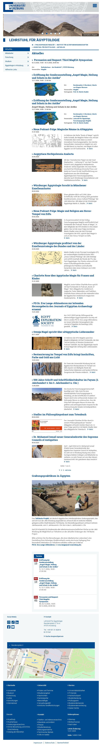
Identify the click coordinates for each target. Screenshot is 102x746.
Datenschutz (50, 743)
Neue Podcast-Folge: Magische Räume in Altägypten (63, 129)
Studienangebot (44, 693)
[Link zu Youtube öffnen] (13, 627)
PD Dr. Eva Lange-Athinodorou (43, 545)
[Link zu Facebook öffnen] (9, 627)
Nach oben (73, 724)
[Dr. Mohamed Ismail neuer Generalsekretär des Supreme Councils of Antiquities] (47, 457)
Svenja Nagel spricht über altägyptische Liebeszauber (63, 331)
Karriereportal (43, 698)
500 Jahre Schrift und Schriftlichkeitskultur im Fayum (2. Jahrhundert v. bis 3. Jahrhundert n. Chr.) (65, 381)
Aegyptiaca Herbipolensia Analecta (53, 154)
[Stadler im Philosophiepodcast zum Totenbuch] (47, 432)
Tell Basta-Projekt (42, 518)
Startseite (11, 685)
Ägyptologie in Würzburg (14, 65)
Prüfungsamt (73, 701)
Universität (12, 691)
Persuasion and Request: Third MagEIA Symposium (62, 60)
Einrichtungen (13, 701)
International (12, 703)
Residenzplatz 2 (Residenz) (82, 85)
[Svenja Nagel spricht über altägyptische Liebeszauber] (47, 349)
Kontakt (48, 617)
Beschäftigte (43, 701)
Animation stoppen (90, 35)
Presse (40, 725)
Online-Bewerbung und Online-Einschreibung (19, 728)
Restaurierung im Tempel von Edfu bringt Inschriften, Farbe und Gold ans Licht (63, 356)
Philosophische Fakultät (45, 45)
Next (94, 25)
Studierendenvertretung (77, 705)
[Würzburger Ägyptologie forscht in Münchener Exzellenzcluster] (47, 206)
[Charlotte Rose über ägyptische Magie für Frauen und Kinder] (47, 296)
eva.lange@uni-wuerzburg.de (69, 545)
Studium (8, 61)
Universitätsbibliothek (77, 691)
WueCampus (12, 722)
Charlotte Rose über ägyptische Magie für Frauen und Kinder (63, 277)
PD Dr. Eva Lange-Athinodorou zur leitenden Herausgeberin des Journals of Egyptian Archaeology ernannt (62, 306)
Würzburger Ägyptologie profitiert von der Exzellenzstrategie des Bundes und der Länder (58, 245)
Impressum (38, 743)
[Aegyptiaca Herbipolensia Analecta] (47, 171)
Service (71, 685)
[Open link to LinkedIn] (17, 622)
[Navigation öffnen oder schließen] (95, 5)
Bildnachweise (74, 722)
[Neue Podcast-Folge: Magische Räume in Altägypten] (47, 147)
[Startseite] (32, 45)
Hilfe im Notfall (43, 735)
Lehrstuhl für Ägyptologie (34, 40)
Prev (8, 25)
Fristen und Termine (45, 691)
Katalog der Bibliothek (16, 732)
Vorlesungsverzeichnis (16, 724)
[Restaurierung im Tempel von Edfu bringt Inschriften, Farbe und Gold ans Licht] (47, 375)
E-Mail (48, 632)
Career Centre (74, 708)
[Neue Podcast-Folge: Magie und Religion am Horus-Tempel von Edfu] (47, 231)
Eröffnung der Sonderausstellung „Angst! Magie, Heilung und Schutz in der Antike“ (65, 76)
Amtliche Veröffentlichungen (49, 705)
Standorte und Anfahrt (46, 722)
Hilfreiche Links (11, 70)
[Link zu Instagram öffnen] (9, 622)
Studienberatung (75, 698)
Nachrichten (42, 696)
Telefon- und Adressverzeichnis (50, 720)
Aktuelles (8, 49)
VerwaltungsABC (44, 703)
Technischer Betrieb (45, 732)
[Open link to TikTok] (13, 622)
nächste (68, 470)
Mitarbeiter (9, 53)
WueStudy (11, 719)
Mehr (91, 149)
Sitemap (72, 719)
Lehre (10, 698)
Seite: (70, 735)
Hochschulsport (75, 696)
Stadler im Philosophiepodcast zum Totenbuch (59, 414)
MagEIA (43, 69)
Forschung (9, 57)
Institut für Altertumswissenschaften (72, 45)
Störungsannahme (45, 730)
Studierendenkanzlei (76, 703)
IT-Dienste (72, 693)
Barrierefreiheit (63, 743)
